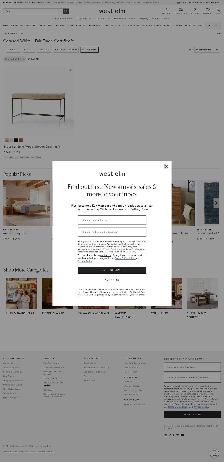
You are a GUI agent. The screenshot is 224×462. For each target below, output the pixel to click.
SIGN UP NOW (112, 270)
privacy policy (103, 295)
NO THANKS (112, 279)
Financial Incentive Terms (94, 292)
